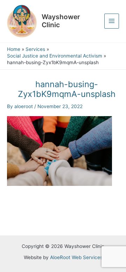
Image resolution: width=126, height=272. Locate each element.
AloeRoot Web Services (76, 257)
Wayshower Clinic (61, 21)
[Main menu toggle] (111, 21)
